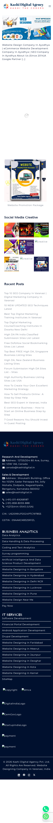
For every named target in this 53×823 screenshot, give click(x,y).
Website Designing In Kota (19, 667)
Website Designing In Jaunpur (21, 654)
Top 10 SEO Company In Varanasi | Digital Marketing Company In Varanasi (25, 297)
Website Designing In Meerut (20, 648)
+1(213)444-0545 (15, 506)
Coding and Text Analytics (18, 547)
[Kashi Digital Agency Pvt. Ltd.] (23, 6)
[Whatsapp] (46, 816)
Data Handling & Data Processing (23, 541)
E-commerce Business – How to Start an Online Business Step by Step (25, 411)
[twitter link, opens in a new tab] (34, 774)
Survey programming (15, 553)
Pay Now (7, 605)
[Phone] (46, 809)
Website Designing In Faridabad (22, 642)
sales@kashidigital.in (19, 492)
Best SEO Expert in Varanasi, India (25, 402)
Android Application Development (23, 630)
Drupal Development (15, 636)
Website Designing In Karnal (20, 673)
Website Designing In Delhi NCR (22, 581)
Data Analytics (11, 535)
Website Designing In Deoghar (21, 660)
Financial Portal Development (21, 624)
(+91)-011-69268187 (17, 499)
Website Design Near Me (17, 599)
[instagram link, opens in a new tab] (29, 774)
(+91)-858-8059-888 (17, 503)
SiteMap (7, 679)
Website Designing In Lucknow (22, 587)
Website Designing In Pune (19, 593)
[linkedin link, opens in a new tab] (19, 774)
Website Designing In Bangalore (22, 569)
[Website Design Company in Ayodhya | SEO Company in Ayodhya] (26, 27)
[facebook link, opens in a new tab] (24, 774)
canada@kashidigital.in (20, 467)
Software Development (16, 618)
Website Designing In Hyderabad (23, 575)
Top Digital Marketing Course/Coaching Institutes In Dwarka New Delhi (23, 326)
